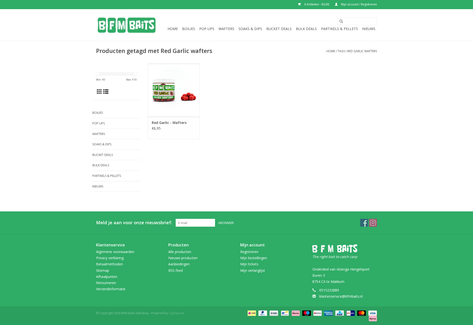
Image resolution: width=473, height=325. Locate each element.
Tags (341, 51)
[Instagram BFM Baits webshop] (373, 223)
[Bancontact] (284, 313)
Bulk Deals (306, 28)
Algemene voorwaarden (115, 251)
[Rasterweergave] (99, 91)
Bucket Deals (279, 28)
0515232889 (329, 290)
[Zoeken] (341, 21)
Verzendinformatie (110, 289)
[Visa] (372, 313)
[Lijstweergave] (105, 91)
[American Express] (328, 313)
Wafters (226, 28)
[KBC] (339, 313)
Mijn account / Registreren (358, 4)
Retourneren (106, 282)
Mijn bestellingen (253, 258)
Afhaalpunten (106, 276)
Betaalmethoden (109, 264)
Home (173, 28)
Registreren (249, 251)
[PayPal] (262, 313)
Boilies (188, 28)
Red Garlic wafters (362, 51)
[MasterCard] (361, 313)
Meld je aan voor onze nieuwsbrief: (134, 222)
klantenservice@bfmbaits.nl (341, 296)
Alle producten (179, 251)
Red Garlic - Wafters (169, 122)
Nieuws (368, 28)
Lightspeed (176, 313)
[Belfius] (317, 313)
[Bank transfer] (273, 313)
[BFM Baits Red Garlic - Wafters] (174, 90)
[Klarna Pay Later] (372, 318)
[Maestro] (306, 313)
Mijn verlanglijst (252, 270)
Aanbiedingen (179, 264)
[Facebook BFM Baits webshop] (364, 223)
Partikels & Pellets (339, 28)
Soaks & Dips (250, 28)
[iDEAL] (251, 313)
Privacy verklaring (110, 258)
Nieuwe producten (183, 258)
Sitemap (102, 270)
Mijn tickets (249, 264)
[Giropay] (350, 313)
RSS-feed (175, 270)
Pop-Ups (206, 28)
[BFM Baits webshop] (126, 25)
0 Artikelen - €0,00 (317, 4)
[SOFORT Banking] (295, 313)
